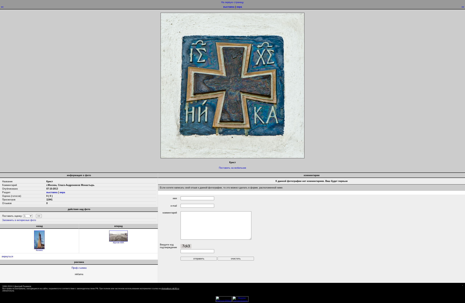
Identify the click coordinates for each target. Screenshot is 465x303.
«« (2, 6)
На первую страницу (232, 2)
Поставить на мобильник (232, 167)
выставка (228, 6)
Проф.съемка (79, 268)
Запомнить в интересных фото (19, 220)
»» (463, 6)
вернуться (7, 256)
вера (239, 6)
